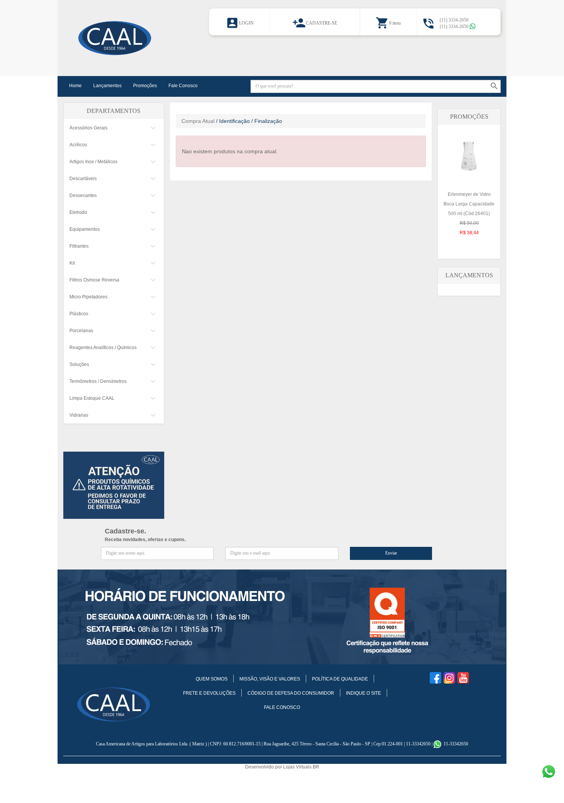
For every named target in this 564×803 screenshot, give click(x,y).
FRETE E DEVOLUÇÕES (209, 693)
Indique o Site (363, 693)
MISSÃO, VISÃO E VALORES (269, 679)
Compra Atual (197, 121)
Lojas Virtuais (298, 767)
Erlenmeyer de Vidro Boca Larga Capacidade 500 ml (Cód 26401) (469, 213)
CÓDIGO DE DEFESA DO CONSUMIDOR (290, 693)
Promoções (145, 85)
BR (316, 767)
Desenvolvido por (264, 767)
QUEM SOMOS (212, 679)
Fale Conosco (183, 85)
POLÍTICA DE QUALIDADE (340, 679)
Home (75, 85)
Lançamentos (107, 85)
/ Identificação (233, 121)
